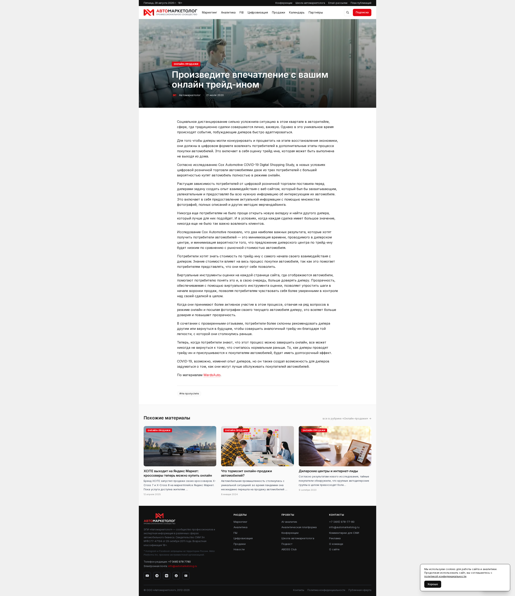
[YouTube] (147, 575)
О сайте (334, 549)
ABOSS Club (289, 549)
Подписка (362, 12)
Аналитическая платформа (299, 527)
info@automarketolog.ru (182, 566)
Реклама (335, 538)
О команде (336, 543)
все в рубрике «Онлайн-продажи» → (347, 418)
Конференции (283, 2)
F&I (242, 12)
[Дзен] (176, 575)
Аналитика (228, 12)
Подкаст (286, 543)
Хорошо (432, 584)
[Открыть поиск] (347, 12)
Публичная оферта (359, 590)
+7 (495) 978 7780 (179, 561)
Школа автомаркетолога (310, 2)
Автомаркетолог (190, 95)
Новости (239, 549)
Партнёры (316, 12)
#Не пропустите (189, 393)
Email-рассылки (337, 2)
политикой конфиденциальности (445, 576)
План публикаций (361, 2)
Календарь (297, 12)
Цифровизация (258, 12)
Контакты (298, 590)
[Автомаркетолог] (170, 12)
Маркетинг (209, 12)
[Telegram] (157, 575)
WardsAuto (211, 375)
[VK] (166, 575)
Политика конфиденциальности (326, 590)
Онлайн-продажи (186, 64)
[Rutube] (186, 575)
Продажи (278, 12)
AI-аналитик (289, 521)
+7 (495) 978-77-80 (341, 521)
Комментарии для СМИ (344, 532)
